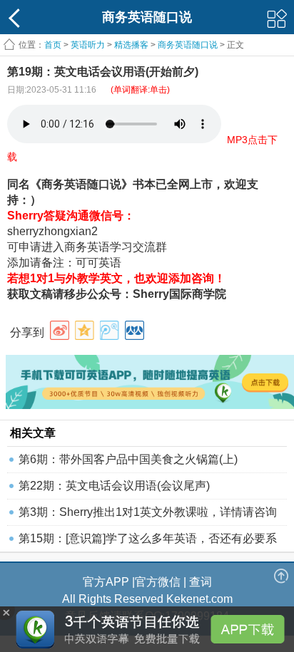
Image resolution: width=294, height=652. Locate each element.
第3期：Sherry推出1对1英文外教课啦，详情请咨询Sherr (148, 515)
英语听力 (88, 45)
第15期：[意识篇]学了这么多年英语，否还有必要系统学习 (148, 542)
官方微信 (158, 582)
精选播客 (131, 45)
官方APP (106, 582)
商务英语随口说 (188, 45)
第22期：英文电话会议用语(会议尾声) (114, 486)
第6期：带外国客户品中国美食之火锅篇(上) (128, 459)
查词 (200, 582)
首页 (52, 45)
